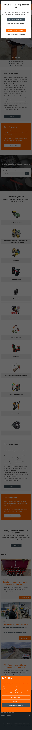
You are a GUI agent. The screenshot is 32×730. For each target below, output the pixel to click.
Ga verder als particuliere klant (15, 30)
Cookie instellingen (16, 697)
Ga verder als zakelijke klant (15, 19)
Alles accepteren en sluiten (16, 705)
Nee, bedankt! (16, 701)
